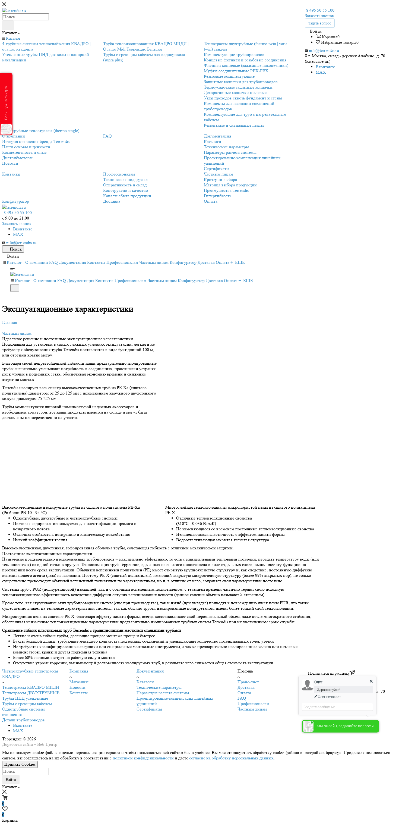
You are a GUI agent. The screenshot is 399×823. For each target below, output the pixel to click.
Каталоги (145, 681)
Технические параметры (159, 687)
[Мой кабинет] (12, 295)
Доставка (246, 687)
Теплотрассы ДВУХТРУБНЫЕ (30, 692)
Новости (77, 687)
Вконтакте (325, 66)
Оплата (244, 692)
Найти (11, 779)
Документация (150, 671)
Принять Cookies (20, 764)
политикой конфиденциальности (143, 758)
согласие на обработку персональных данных (231, 758)
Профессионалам (253, 703)
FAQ (241, 698)
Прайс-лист (248, 681)
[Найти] (8, 25)
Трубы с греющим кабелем (27, 703)
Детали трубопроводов (23, 719)
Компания (78, 671)
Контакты (78, 692)
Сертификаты (149, 709)
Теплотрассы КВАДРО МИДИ (30, 687)
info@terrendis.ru (324, 50)
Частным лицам (252, 709)
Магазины (78, 681)
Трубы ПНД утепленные (25, 698)
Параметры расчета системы (163, 692)
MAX (321, 72)
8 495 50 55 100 (320, 10)
